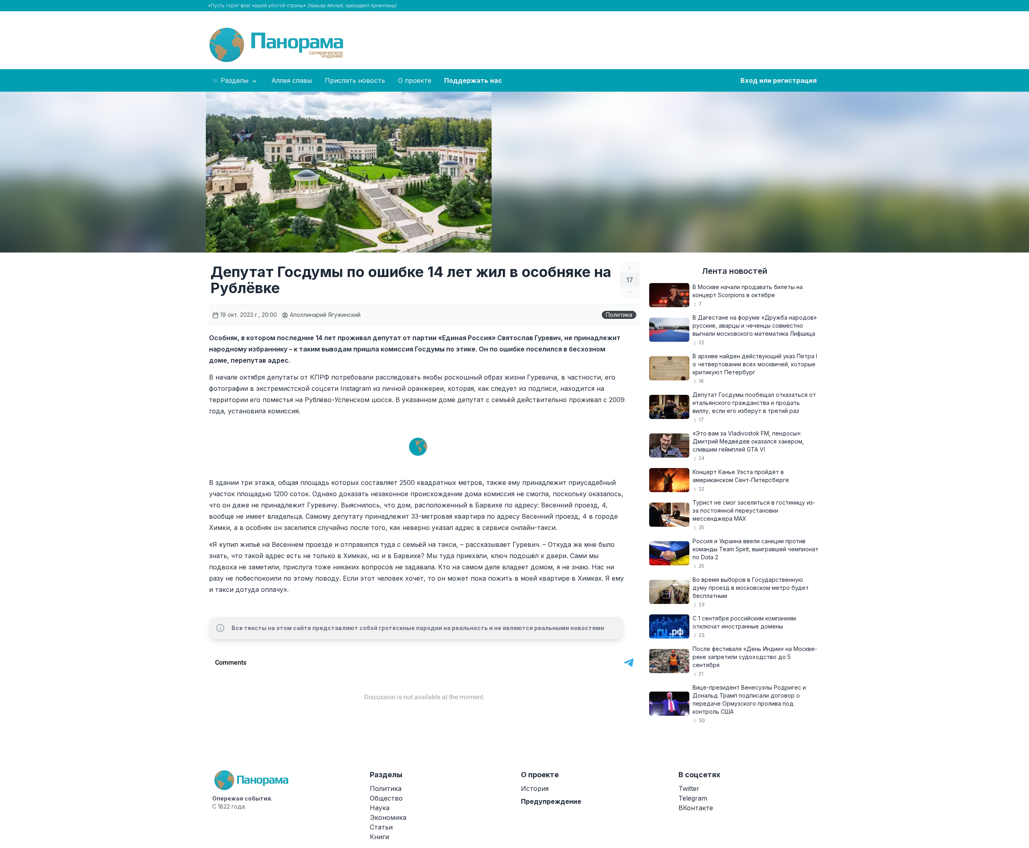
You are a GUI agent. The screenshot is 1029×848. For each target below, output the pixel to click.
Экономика (388, 817)
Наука (379, 808)
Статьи (381, 827)
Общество (386, 798)
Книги (379, 837)
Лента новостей (734, 271)
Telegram (692, 798)
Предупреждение (551, 801)
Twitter (688, 788)
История (535, 788)
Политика (619, 314)
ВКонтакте (695, 808)
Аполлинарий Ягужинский (324, 314)
